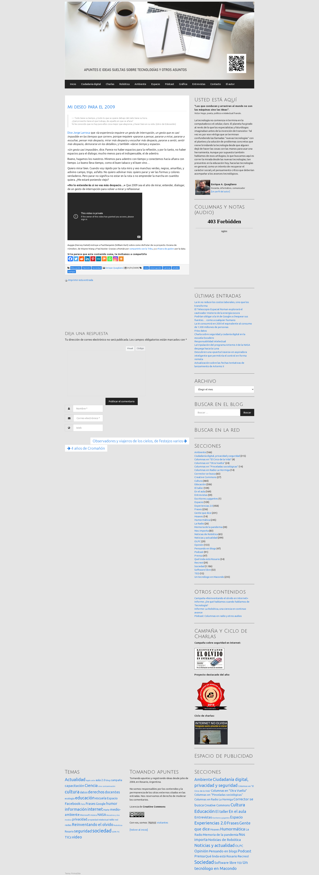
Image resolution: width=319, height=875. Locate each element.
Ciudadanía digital (91, 84)
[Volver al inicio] (139, 829)
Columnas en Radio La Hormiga (212, 470)
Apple (88, 780)
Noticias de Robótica (206, 534)
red (116, 819)
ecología (70, 798)
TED (196, 573)
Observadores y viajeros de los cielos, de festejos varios (138, 441)
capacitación (74, 786)
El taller (198, 488)
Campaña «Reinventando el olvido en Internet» (221, 598)
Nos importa (201, 530)
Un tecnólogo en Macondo (209, 576)
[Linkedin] (87, 258)
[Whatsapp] (109, 258)
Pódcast (169, 84)
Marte (106, 810)
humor (111, 804)
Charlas (110, 84)
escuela (100, 798)
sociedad (101, 830)
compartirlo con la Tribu (141, 248)
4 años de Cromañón (87, 448)
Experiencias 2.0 (203, 505)
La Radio (199, 523)
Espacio (155, 84)
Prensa (198, 555)
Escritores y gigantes (206, 498)
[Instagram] (115, 258)
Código (140, 348)
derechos (96, 792)
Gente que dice (202, 512)
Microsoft (85, 815)
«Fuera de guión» (165, 248)
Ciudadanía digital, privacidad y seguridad (217, 455)
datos (83, 792)
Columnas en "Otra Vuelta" (209, 463)
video (77, 837)
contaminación (109, 786)
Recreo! (198, 562)
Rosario (69, 831)
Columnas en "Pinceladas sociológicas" (216, 466)
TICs (68, 837)
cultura (72, 791)
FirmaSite (76, 873)
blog (108, 780)
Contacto (215, 84)
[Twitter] (75, 258)
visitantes (162, 822)
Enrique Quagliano (114, 268)
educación (85, 797)
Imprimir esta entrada (80, 280)
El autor (230, 84)
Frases (198, 509)
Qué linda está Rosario (207, 559)
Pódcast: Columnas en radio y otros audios (218, 616)
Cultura (198, 480)
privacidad (79, 819)
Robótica (124, 84)
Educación (200, 484)
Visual (130, 348)
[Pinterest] (92, 258)
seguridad (83, 831)
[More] (121, 258)
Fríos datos (200, 330)
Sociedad (199, 566)
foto (83, 804)
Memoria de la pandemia (208, 527)
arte (93, 780)
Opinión (199, 544)
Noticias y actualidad (205, 537)
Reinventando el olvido (92, 824)
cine (100, 786)
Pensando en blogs (205, 548)
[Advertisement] (90, 306)
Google (101, 803)
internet (95, 809)
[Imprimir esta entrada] (66, 280)
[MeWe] (98, 258)
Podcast (199, 552)
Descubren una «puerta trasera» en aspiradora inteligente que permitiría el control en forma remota (220, 356)
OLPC (197, 541)
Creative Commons (205, 477)
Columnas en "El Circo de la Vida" (212, 459)
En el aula (199, 491)
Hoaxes (198, 516)
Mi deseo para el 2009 (91, 107)
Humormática (202, 519)
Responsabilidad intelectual (210, 341)
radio (111, 819)
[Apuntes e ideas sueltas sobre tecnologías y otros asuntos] (159, 40)
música (93, 815)
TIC (118, 832)
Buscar (247, 412)
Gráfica (183, 84)
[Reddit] (81, 258)
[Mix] (104, 258)
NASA (101, 814)
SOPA (114, 832)
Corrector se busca (205, 473)
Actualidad (75, 779)
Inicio (73, 84)
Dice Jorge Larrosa (79, 132)
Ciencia (91, 785)
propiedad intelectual (98, 819)
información (76, 809)
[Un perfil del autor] (220, 191)
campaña (116, 780)
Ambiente (140, 84)
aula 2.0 (100, 780)
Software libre (202, 569)
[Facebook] (70, 258)
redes (68, 825)
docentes (112, 792)
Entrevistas (198, 84)
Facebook (72, 804)
